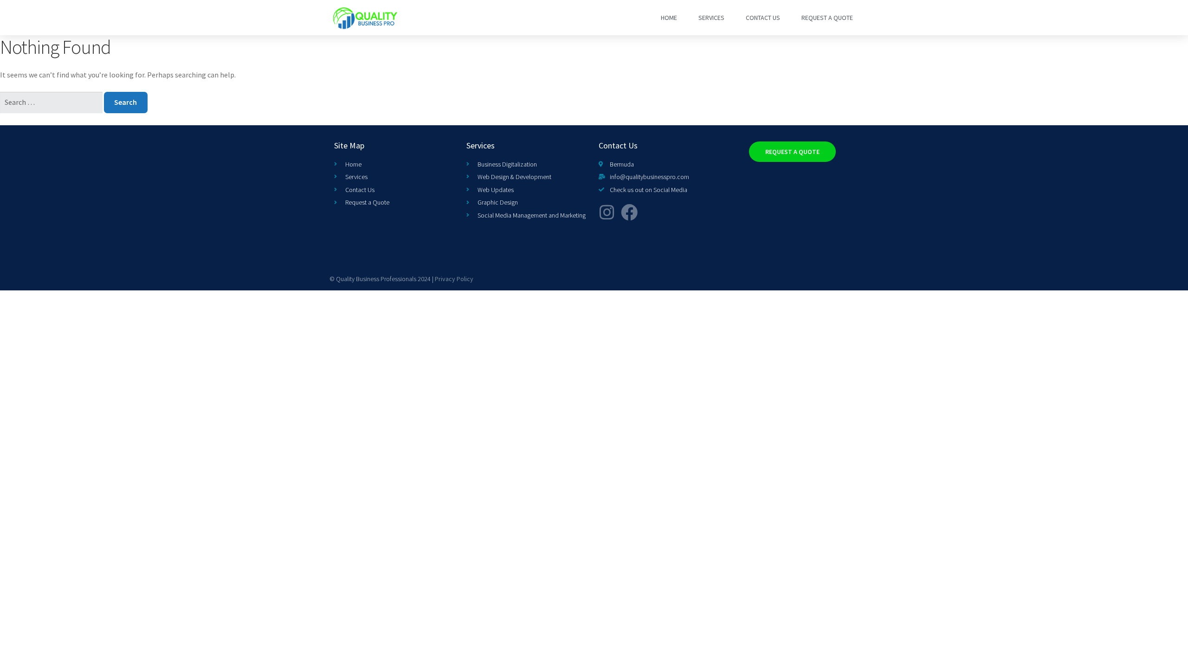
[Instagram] (607, 212)
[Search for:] (52, 102)
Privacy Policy (454, 279)
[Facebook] (629, 212)
